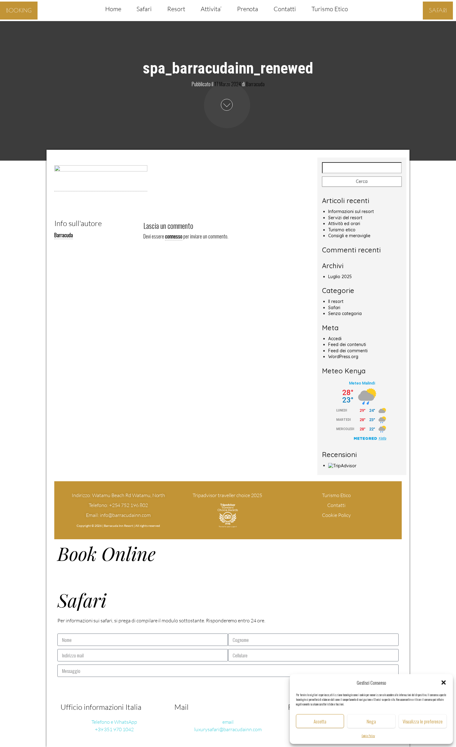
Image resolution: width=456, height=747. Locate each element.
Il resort (335, 301)
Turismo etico (341, 230)
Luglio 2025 (340, 276)
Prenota (247, 9)
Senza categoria (345, 313)
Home (113, 9)
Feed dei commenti (348, 350)
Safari (144, 9)
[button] (443, 682)
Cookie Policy (368, 735)
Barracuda (255, 83)
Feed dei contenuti (347, 344)
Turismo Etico (329, 9)
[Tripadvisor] (348, 526)
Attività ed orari (344, 223)
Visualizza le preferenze (423, 721)
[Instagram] (336, 526)
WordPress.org (343, 356)
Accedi (335, 338)
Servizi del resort (345, 217)
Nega (371, 721)
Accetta (320, 721)
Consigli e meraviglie (349, 235)
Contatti (285, 9)
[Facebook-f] (325, 526)
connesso (173, 236)
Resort (176, 9)
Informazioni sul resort (351, 211)
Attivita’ (211, 9)
